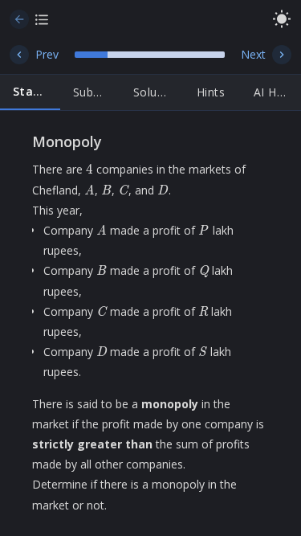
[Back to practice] (19, 19)
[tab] (30, 92)
